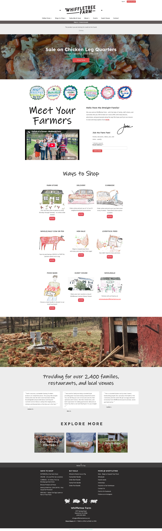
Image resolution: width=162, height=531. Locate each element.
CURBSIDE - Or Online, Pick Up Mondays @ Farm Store (49, 481)
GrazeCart (90, 529)
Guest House (105, 18)
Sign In (123, 1)
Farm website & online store (76, 529)
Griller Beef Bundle (74, 480)
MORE (52, 218)
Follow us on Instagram (105, 494)
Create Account (131, 2)
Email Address (98, 145)
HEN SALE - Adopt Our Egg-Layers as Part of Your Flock (51, 494)
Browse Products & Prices (48, 485)
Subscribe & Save (75, 18)
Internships (101, 483)
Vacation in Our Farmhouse (106, 486)
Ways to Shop (60, 18)
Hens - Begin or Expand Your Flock (108, 474)
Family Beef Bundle (75, 477)
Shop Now (81, 60)
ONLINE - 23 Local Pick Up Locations (51, 477)
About (86, 18)
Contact (116, 18)
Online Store (46, 18)
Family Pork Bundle (75, 483)
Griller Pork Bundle (74, 486)
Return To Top (81, 466)
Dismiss (81, 30)
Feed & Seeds (102, 480)
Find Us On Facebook (104, 491)
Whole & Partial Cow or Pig (77, 474)
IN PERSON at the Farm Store (49, 474)
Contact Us (101, 488)
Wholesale (101, 477)
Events (95, 18)
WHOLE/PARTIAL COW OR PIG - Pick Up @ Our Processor (51, 489)
